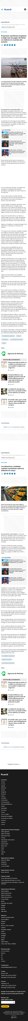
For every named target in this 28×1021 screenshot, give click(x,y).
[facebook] (7, 45)
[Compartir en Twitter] (10, 45)
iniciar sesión (10, 427)
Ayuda (22, 1014)
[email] (12, 45)
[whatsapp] (5, 45)
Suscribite (5, 1006)
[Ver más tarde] (2, 45)
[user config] (25, 9)
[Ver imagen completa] (25, 59)
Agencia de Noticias (15, 354)
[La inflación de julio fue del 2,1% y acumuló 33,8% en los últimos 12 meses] (4, 391)
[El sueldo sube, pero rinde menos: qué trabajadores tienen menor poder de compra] (4, 402)
